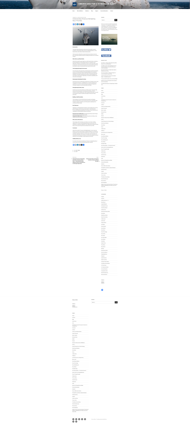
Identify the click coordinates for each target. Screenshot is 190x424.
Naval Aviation (103, 226)
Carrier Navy (74, 321)
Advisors (102, 92)
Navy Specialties (104, 237)
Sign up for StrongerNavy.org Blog (106, 160)
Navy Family (103, 233)
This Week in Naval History (105, 263)
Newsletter (103, 241)
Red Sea (102, 248)
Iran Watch (103, 224)
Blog (92, 10)
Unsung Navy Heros (104, 270)
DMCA (102, 113)
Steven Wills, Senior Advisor (105, 165)
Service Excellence (104, 252)
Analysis (102, 196)
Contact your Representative (105, 106)
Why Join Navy (103, 180)
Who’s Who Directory (104, 178)
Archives (102, 198)
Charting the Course (104, 205)
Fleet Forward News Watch (105, 211)
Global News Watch (104, 215)
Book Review (103, 202)
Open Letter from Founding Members (107, 147)
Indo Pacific (103, 220)
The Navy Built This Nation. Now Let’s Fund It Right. (109, 78)
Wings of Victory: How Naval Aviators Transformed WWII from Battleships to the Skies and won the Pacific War (109, 185)
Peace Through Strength (105, 149)
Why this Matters (80, 10)
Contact (111, 10)
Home (73, 10)
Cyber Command (104, 108)
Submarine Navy (104, 169)
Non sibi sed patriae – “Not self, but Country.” (108, 145)
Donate (102, 115)
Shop (102, 158)
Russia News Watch (104, 250)
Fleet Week (103, 213)
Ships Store (103, 156)
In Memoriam (103, 128)
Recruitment (103, 246)
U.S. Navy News (77, 150)
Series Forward (103, 154)
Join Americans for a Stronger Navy (106, 132)
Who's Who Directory (104, 272)
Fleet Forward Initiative (104, 123)
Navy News (103, 235)
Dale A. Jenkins (103, 110)
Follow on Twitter (75, 299)
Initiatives (87, 10)
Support (96, 10)
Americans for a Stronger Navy (97, 4)
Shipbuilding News (104, 254)
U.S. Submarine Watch (104, 267)
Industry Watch (103, 222)
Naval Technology (104, 231)
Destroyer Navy (74, 337)
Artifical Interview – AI (104, 200)
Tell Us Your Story (104, 173)
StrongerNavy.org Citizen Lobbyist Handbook (108, 167)
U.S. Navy (76, 151)
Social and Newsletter (104, 10)
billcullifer (83, 17)
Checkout (102, 102)
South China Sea (104, 257)
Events (102, 119)
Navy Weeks (103, 141)
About (102, 90)
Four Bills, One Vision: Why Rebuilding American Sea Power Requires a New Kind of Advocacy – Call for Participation (108, 66)
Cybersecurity (103, 209)
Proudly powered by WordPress (102, 419)
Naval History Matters (104, 136)
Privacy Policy (103, 152)
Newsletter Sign (103, 143)
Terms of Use (74, 400)
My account (103, 134)
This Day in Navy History (105, 261)
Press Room (103, 244)
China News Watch (104, 207)
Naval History (103, 228)
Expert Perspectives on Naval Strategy (107, 121)
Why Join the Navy (104, 274)
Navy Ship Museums (104, 139)
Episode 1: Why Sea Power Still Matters (107, 117)
